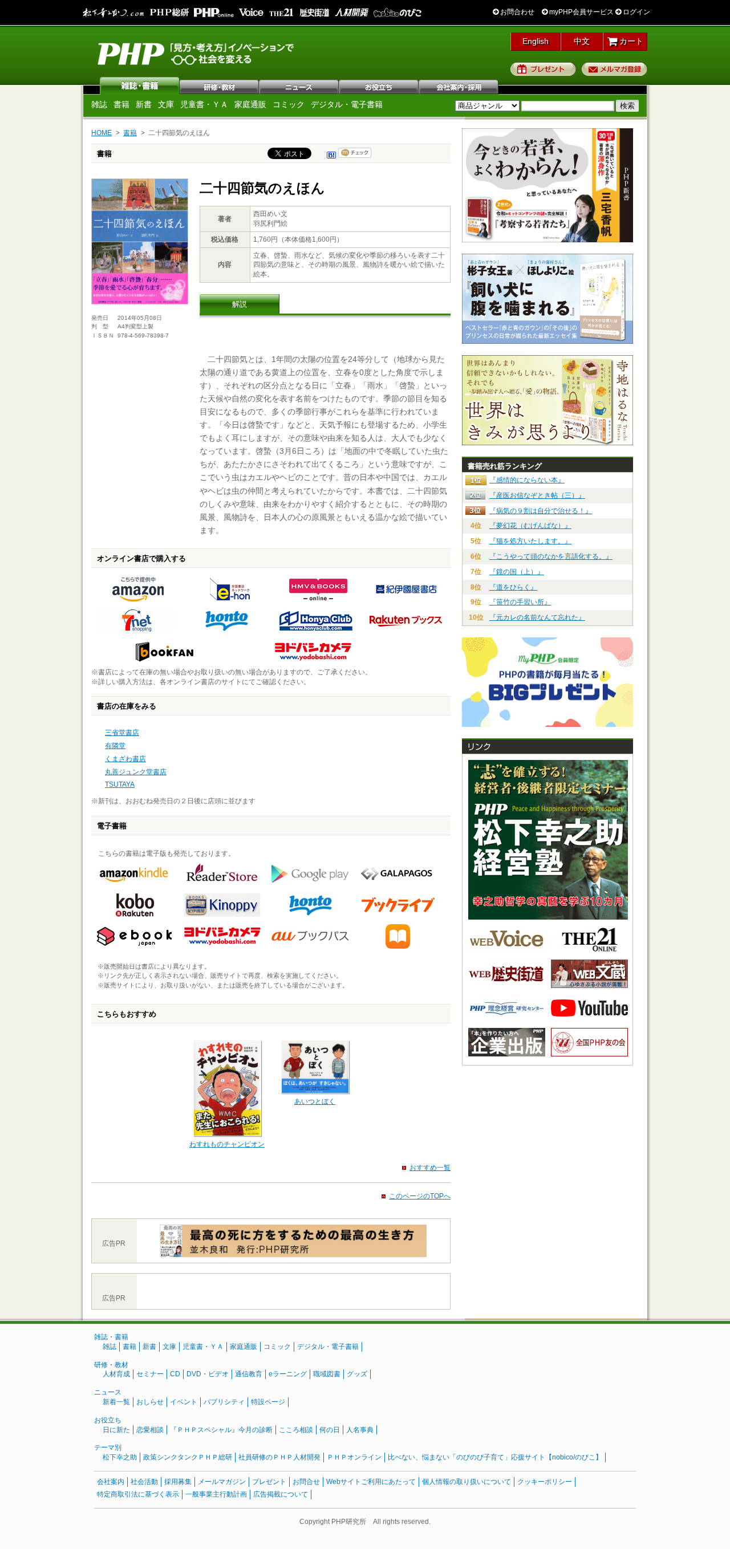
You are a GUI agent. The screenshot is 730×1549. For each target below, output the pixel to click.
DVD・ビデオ (207, 1374)
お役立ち (379, 85)
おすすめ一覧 (430, 1168)
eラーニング (288, 1374)
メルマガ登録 (614, 69)
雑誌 (140, 85)
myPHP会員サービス (581, 12)
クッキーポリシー (544, 1482)
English (535, 41)
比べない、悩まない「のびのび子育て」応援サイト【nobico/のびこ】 (495, 1457)
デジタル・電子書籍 (347, 104)
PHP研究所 (197, 53)
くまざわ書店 (125, 759)
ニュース (299, 85)
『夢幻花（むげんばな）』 (530, 526)
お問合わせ (516, 12)
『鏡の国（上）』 (516, 572)
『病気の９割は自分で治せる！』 (540, 511)
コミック (289, 104)
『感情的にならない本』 (527, 480)
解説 (239, 304)
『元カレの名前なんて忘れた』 (537, 617)
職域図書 (326, 1374)
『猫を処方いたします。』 (530, 541)
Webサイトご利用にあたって (371, 1482)
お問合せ (306, 1482)
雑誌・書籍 (111, 1337)
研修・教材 (219, 85)
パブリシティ (224, 1402)
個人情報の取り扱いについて (466, 1482)
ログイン (635, 12)
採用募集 (178, 1482)
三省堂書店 (122, 733)
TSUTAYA (120, 784)
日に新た (116, 1430)
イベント (183, 1402)
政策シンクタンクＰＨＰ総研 (187, 1457)
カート (630, 41)
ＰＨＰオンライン (354, 1457)
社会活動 (144, 1482)
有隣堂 (115, 746)
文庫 (166, 104)
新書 (144, 104)
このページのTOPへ (420, 1196)
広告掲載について (280, 1494)
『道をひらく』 (513, 587)
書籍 (121, 104)
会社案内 (459, 85)
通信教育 (248, 1374)
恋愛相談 (150, 1430)
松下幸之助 (120, 1457)
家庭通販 (250, 104)
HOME (101, 133)
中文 (582, 41)
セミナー (150, 1374)
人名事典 (360, 1430)
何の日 (329, 1430)
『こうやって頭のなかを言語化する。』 (551, 556)
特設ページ (268, 1402)
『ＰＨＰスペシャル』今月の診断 (221, 1430)
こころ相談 (296, 1430)
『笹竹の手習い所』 (520, 602)
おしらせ (150, 1402)
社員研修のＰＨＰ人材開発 (279, 1457)
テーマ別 (107, 1448)
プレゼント (543, 69)
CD (175, 1374)
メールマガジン (222, 1482)
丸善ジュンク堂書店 (136, 772)
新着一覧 (116, 1402)
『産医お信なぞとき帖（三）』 (537, 495)
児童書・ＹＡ (204, 104)
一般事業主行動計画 (216, 1494)
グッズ (357, 1374)
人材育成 (116, 1374)
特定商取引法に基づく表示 (138, 1494)
